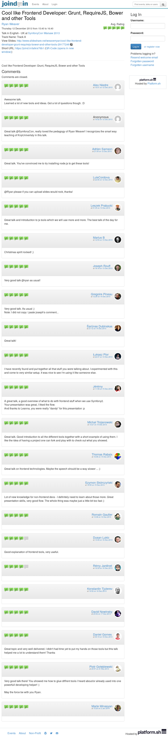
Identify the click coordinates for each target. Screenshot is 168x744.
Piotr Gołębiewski (100, 666)
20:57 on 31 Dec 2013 (100, 669)
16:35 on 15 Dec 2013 (96, 485)
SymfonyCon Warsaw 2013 (44, 33)
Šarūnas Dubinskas (99, 326)
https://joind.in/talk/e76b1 (29, 48)
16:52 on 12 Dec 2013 (103, 119)
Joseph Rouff (101, 266)
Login (54, 4)
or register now (152, 46)
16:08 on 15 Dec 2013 (102, 456)
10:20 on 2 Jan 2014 (102, 708)
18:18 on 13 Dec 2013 (103, 268)
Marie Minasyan (102, 706)
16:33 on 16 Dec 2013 (103, 568)
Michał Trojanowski (99, 422)
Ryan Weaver (10, 24)
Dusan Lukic (101, 537)
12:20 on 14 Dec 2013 (101, 296)
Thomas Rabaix (102, 454)
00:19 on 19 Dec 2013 (103, 637)
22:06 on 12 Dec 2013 (103, 179)
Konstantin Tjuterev (99, 588)
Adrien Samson (102, 149)
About (45, 4)
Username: (137, 20)
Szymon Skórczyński (98, 482)
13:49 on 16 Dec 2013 (103, 540)
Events (35, 4)
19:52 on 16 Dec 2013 (97, 591)
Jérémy (98, 386)
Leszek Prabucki (101, 205)
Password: (137, 33)
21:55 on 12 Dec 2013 (103, 151)
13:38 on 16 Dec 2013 (102, 517)
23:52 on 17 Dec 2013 (102, 614)
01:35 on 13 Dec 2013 (101, 208)
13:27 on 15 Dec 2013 (98, 424)
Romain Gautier (102, 514)
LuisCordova (101, 177)
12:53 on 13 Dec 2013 (103, 240)
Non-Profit (35, 733)
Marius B (99, 237)
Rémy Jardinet (102, 565)
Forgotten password (142, 61)
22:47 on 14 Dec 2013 (103, 357)
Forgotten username (142, 65)
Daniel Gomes (102, 634)
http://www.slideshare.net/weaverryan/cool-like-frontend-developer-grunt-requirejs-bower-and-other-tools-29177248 (42, 42)
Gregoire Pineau (101, 294)
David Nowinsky (101, 611)
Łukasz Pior (101, 354)
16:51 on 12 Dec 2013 (103, 87)
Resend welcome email (144, 57)
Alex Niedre (100, 85)
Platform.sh (154, 83)
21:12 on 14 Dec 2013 (97, 328)
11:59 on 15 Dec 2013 (103, 389)
